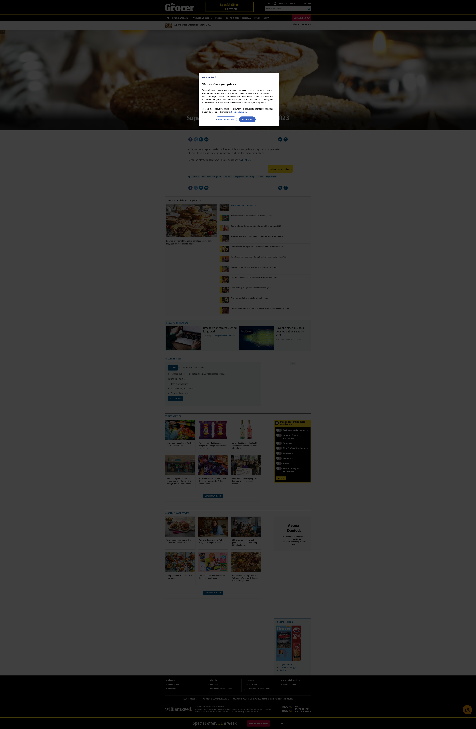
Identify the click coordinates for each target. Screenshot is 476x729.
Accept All (247, 119)
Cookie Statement (239, 111)
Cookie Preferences (226, 119)
